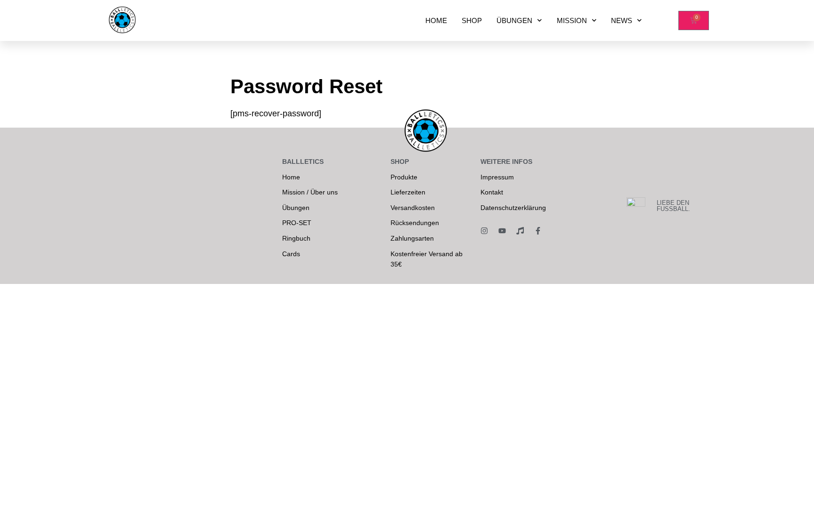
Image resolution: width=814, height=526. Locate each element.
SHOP (472, 20)
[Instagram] (484, 231)
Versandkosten (413, 207)
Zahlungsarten (412, 238)
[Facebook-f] (538, 231)
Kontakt (491, 192)
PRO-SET (296, 223)
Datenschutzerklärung (513, 207)
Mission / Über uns (310, 192)
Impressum (497, 177)
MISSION (572, 20)
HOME (436, 20)
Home (291, 177)
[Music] (520, 231)
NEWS (621, 20)
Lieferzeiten (408, 192)
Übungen (295, 207)
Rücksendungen (415, 223)
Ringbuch (296, 238)
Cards (291, 254)
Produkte (404, 177)
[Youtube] (502, 231)
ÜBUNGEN (514, 20)
